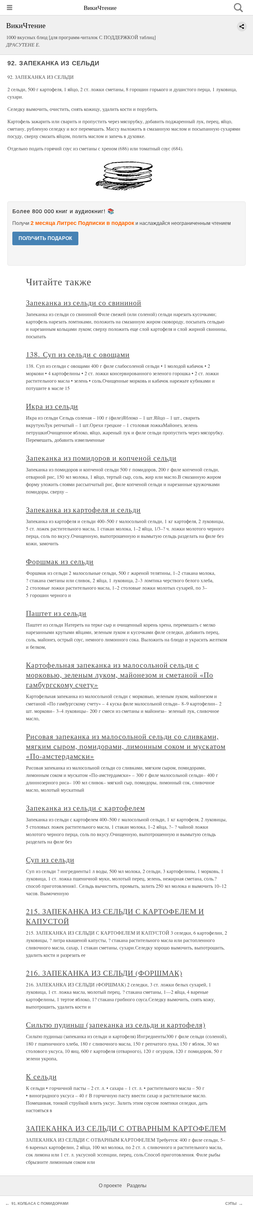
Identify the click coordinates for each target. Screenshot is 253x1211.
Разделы (137, 1185)
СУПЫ (231, 1203)
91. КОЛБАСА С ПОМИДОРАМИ (39, 1203)
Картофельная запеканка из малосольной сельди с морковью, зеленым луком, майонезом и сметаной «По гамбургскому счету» (119, 674)
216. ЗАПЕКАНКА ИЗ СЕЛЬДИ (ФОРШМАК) (104, 973)
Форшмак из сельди (59, 561)
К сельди (41, 1076)
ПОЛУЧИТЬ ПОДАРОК (45, 238)
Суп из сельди (50, 859)
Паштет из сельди (56, 613)
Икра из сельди (52, 406)
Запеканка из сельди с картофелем (85, 808)
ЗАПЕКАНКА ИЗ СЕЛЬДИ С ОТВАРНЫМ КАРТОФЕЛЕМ (126, 1128)
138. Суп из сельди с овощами (78, 354)
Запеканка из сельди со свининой (83, 302)
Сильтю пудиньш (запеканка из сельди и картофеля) (115, 1025)
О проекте (110, 1185)
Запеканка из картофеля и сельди (83, 509)
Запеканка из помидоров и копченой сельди (101, 458)
